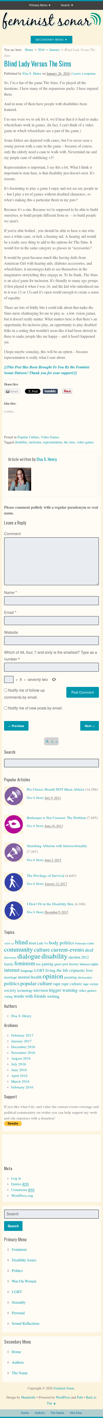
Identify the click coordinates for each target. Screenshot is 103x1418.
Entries (20, 1183)
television (41, 990)
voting (8, 996)
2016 (41, 49)
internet (12, 969)
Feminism (19, 1249)
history (74, 964)
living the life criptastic (65, 970)
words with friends (30, 996)
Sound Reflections (26, 1323)
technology (25, 990)
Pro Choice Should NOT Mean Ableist (55, 789)
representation (52, 442)
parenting (70, 977)
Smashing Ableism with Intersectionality (57, 845)
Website (11, 632)
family (8, 963)
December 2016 (23, 1046)
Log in (16, 1178)
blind (21, 942)
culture (42, 949)
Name (10, 592)
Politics (17, 1270)
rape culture (72, 983)
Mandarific (28, 1397)
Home (29, 49)
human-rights (89, 963)
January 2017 (21, 1041)
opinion (53, 976)
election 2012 (79, 957)
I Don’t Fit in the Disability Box (50, 903)
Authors (18, 1362)
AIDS (7, 943)
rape (57, 983)
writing (53, 996)
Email (10, 612)
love (89, 970)
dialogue (28, 956)
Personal (18, 1312)
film (38, 964)
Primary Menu (38, 5)
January (54, 49)
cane (90, 943)
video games (85, 442)
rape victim (90, 984)
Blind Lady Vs (38, 943)
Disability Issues (24, 1259)
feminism (24, 963)
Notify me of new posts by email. (35, 708)
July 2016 (18, 1064)
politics (11, 983)
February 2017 (22, 1035)
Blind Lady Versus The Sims (37, 63)
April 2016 (19, 1075)
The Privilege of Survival (45, 875)
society (10, 990)
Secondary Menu (49, 39)
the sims (69, 442)
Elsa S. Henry (32, 73)
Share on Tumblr (50, 391)
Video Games (50, 437)
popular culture (36, 983)
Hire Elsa (76, 1413)
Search (65, 5)
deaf (89, 950)
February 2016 (22, 1087)
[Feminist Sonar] (51, 28)
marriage (10, 977)
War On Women (24, 1281)
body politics (61, 942)
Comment (12, 533)
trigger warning (63, 990)
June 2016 (19, 1069)
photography (85, 977)
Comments (22, 1189)
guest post (61, 964)
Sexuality (19, 1302)
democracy (10, 957)
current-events (67, 949)
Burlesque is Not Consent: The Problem (56, 817)
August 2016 (21, 1058)
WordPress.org (22, 1195)
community (18, 949)
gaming (47, 963)
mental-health (30, 977)
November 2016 (23, 1052)
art (12, 943)
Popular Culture (28, 437)
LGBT (39, 970)
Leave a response (84, 73)
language (27, 970)
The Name (20, 1372)
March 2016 (20, 1081)
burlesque (80, 943)
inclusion (35, 442)
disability (21, 442)
